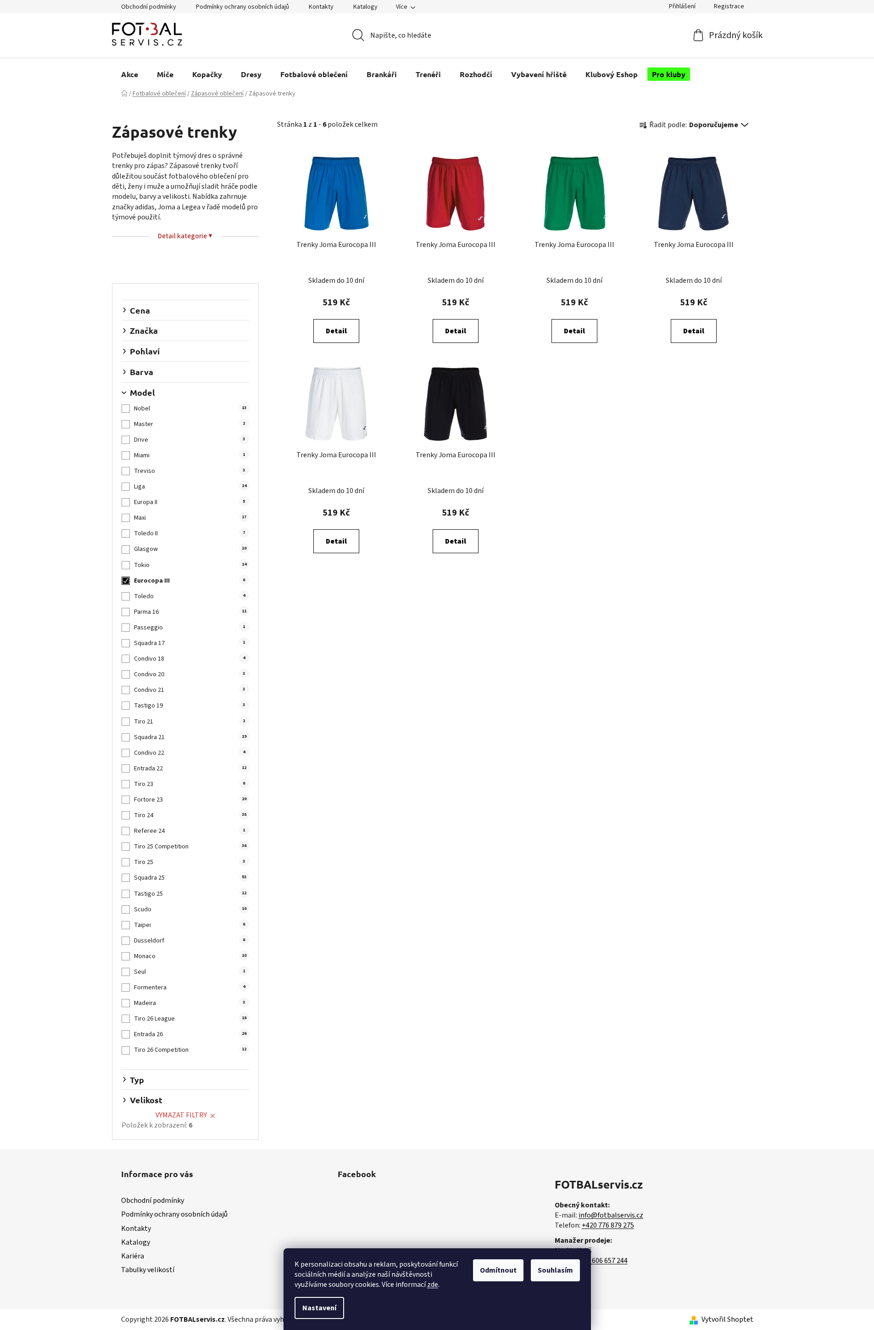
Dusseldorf (189, 940)
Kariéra (132, 1256)
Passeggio (189, 627)
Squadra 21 (190, 737)
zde (432, 1284)
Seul (189, 971)
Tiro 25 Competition (190, 846)
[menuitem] (129, 74)
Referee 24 (189, 831)
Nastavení (319, 1308)
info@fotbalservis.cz (611, 1215)
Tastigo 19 (189, 705)
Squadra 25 (190, 877)
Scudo (190, 909)
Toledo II (189, 533)
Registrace (729, 6)
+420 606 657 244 (601, 1261)
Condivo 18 (189, 658)
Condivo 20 (189, 674)
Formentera (189, 987)
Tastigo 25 (190, 893)
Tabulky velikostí (147, 1270)
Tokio (190, 565)
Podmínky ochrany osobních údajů (242, 6)
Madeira (189, 1003)
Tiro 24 (190, 815)
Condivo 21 (189, 690)
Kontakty (321, 6)
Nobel (190, 408)
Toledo (189, 596)
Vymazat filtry (181, 1115)
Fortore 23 (190, 799)
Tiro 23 (189, 784)
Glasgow (190, 549)
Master (189, 424)
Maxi (190, 517)
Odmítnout (498, 1270)
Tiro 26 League (190, 1018)
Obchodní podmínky (148, 6)
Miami (189, 455)
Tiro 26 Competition (190, 1050)
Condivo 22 (189, 753)
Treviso (189, 471)
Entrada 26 (190, 1034)
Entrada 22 (190, 768)
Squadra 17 (189, 643)
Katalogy (365, 6)
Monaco (190, 956)
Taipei (189, 925)
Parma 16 (190, 612)
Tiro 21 (189, 721)
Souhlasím (555, 1270)
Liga (190, 486)
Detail (336, 331)
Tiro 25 (189, 862)
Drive (189, 439)
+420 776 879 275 (608, 1225)
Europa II (189, 502)
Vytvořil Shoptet (727, 1319)
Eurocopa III (189, 580)
